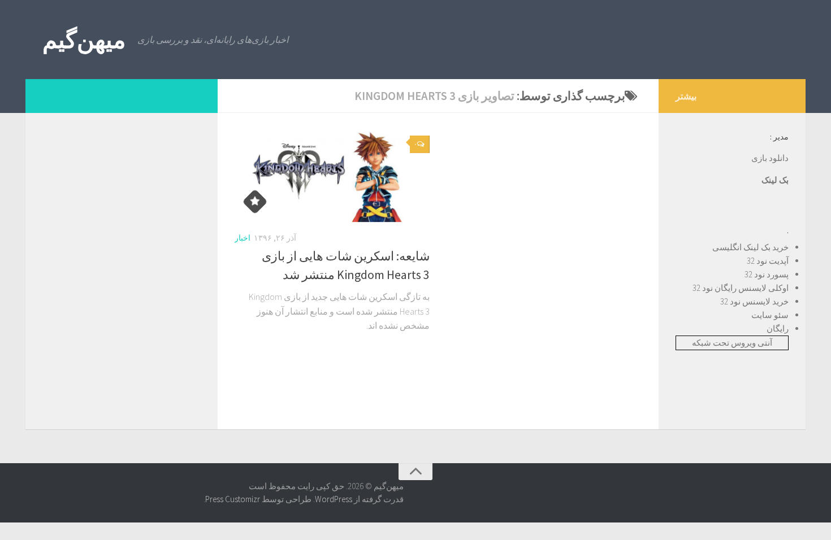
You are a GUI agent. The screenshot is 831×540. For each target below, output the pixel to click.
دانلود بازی (770, 158)
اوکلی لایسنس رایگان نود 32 (740, 287)
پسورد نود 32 (767, 274)
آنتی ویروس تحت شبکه (732, 342)
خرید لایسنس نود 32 (754, 301)
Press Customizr (232, 499)
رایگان (778, 328)
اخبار (242, 238)
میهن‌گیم (84, 39)
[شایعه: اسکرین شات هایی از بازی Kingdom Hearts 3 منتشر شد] (332, 176)
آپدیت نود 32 (768, 260)
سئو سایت (770, 315)
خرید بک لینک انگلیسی (750, 247)
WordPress (333, 499)
